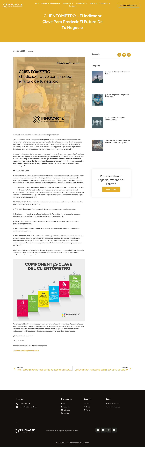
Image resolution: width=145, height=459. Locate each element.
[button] (119, 55)
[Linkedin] (103, 430)
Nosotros (93, 3)
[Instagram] (108, 430)
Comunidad (80, 3)
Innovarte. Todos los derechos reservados (72, 443)
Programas (67, 3)
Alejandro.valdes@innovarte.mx (26, 350)
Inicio (37, 3)
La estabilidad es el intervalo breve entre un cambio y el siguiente (117, 142)
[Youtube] (114, 430)
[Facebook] (97, 430)
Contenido (104, 3)
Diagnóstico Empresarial (50, 3)
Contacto (72, 6)
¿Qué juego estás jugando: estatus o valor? (115, 119)
